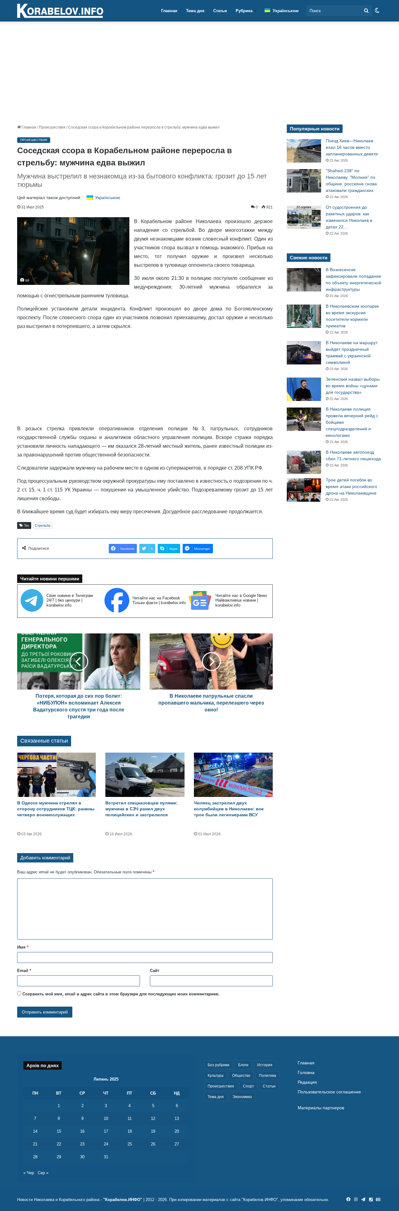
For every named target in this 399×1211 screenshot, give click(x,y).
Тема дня (195, 10)
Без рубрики (218, 1065)
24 (106, 1144)
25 (129, 1144)
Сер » (43, 1172)
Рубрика (244, 10)
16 (82, 1131)
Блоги (243, 1065)
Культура (216, 1075)
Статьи (220, 10)
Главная (169, 10)
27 (177, 1144)
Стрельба (42, 525)
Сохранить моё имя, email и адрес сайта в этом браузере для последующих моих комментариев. (120, 994)
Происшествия (52, 127)
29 (59, 1157)
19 (153, 1131)
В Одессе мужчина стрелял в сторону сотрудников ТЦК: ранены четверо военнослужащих (55, 808)
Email (24, 970)
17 (106, 1131)
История (264, 1065)
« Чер (28, 1172)
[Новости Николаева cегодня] (60, 11)
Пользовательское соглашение (329, 1092)
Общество (241, 1075)
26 (153, 1144)
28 (35, 1157)
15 (59, 1131)
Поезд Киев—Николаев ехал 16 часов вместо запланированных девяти (352, 147)
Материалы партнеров (321, 1108)
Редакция (307, 1082)
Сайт (154, 970)
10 (106, 1118)
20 (177, 1131)
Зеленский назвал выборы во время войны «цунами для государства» (353, 386)
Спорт (248, 1086)
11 (129, 1118)
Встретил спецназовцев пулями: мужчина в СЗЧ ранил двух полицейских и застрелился (141, 808)
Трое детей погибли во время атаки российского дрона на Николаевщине (351, 486)
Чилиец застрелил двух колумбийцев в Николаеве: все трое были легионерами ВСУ (229, 808)
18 (129, 1131)
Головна (306, 1072)
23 (82, 1144)
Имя (22, 947)
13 (177, 1118)
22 (59, 1144)
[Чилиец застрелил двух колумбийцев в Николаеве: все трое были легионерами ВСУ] (233, 775)
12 (153, 1118)
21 (35, 1144)
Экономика (242, 1097)
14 (35, 1131)
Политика (267, 1075)
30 (82, 1157)
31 (106, 1157)
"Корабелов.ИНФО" (122, 1199)
